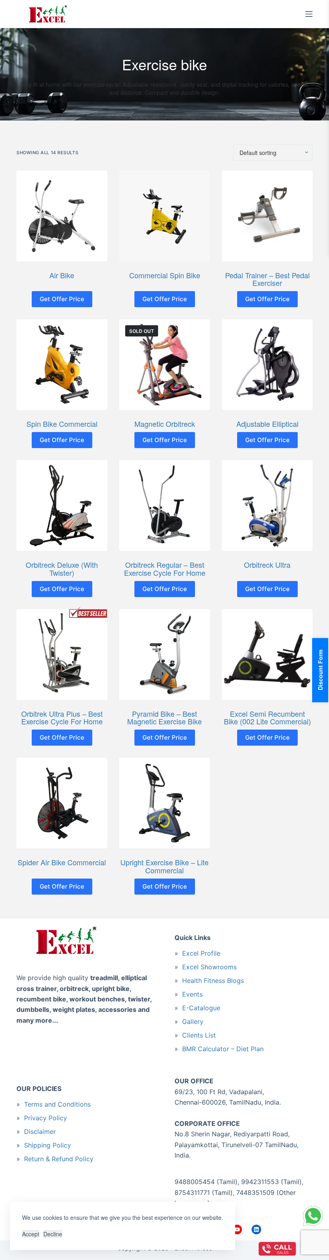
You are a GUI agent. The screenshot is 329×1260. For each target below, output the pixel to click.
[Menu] (309, 14)
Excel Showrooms (209, 967)
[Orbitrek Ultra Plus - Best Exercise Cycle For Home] (61, 654)
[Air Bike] (61, 216)
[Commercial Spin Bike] (164, 216)
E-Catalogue (201, 1008)
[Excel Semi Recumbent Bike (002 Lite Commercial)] (267, 654)
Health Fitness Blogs (213, 981)
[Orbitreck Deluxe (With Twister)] (61, 505)
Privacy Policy (45, 1118)
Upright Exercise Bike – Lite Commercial (164, 866)
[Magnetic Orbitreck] (164, 364)
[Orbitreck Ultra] (267, 505)
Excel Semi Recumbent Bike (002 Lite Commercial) (267, 717)
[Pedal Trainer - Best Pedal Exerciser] (267, 216)
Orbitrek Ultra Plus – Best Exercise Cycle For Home (62, 717)
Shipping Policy (47, 1145)
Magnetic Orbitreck (164, 423)
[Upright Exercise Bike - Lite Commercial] (164, 803)
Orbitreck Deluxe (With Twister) (62, 568)
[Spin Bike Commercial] (61, 364)
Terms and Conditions (57, 1104)
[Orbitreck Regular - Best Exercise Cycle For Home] (164, 505)
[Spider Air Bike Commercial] (61, 803)
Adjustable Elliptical (267, 423)
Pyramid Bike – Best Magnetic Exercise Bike (164, 717)
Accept (30, 1234)
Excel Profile (201, 953)
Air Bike (61, 275)
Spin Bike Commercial (61, 423)
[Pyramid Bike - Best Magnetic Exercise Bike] (164, 654)
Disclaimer (40, 1131)
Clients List (199, 1035)
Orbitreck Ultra (267, 564)
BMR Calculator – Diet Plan (223, 1049)
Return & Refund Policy (58, 1159)
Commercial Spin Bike (164, 275)
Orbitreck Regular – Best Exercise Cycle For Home (164, 568)
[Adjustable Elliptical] (267, 364)
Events (192, 994)
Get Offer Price (62, 299)
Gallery (192, 1021)
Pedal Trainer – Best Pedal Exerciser (267, 279)
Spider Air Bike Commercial (62, 862)
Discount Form (320, 670)
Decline (52, 1234)
